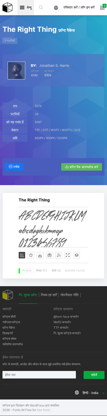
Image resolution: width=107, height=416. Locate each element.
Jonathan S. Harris (54, 66)
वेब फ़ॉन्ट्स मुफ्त (7, 7)
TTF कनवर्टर (61, 327)
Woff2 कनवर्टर (62, 322)
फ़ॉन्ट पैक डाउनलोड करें (84, 167)
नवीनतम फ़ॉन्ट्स (11, 322)
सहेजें (94, 375)
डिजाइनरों (7, 333)
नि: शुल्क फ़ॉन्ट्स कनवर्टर (67, 333)
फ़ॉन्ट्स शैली (9, 316)
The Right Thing (34, 199)
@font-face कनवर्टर (66, 316)
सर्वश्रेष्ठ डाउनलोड (12, 344)
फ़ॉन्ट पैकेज (8, 327)
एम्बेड (16, 167)
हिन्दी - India (90, 393)
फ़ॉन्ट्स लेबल (9, 338)
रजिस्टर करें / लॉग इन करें (79, 7)
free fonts (43, 410)
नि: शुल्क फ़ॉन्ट (28, 295)
